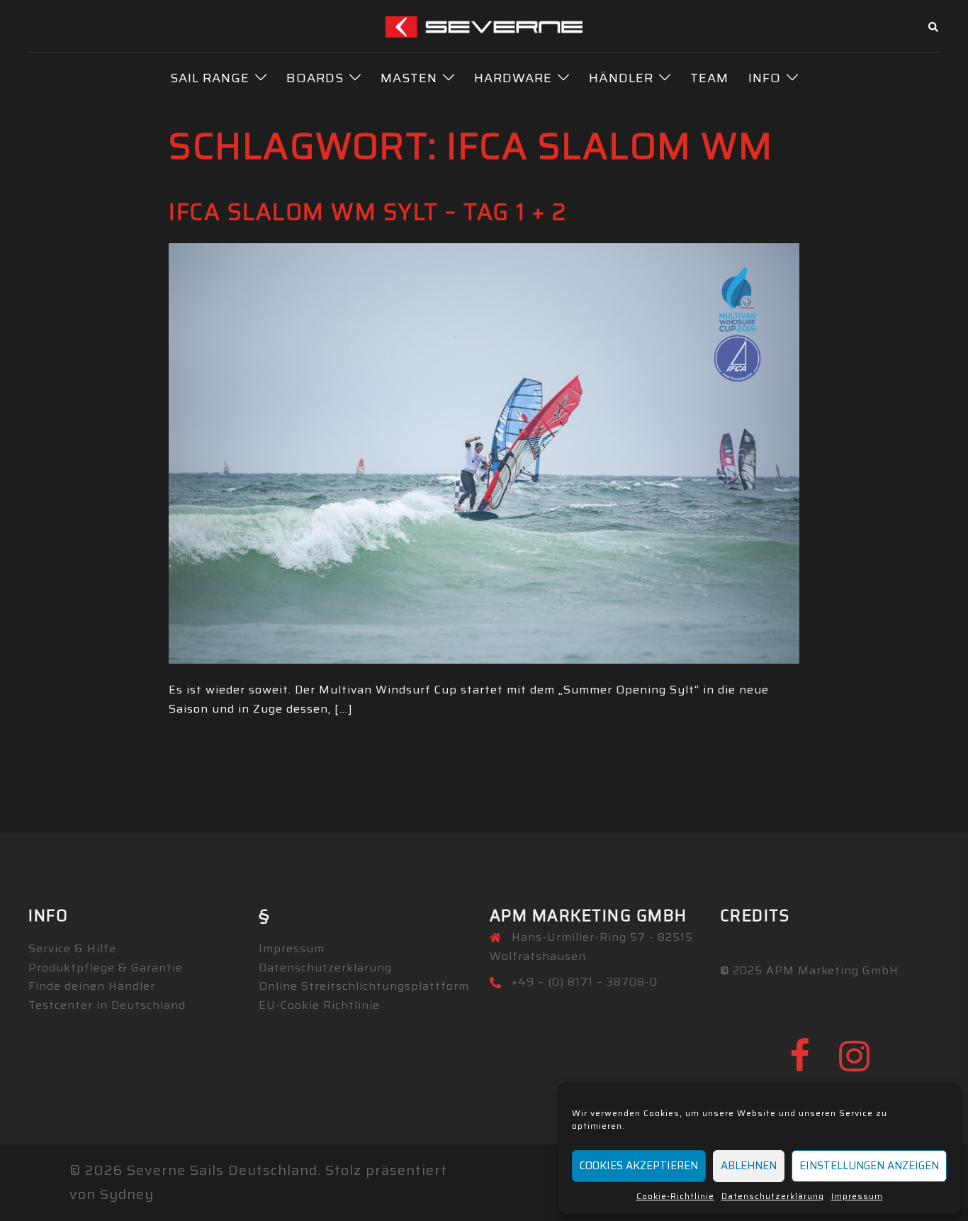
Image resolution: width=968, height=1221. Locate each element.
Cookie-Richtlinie (675, 1196)
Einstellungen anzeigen (869, 1165)
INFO (764, 78)
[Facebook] (800, 1065)
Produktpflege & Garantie (105, 967)
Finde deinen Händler (91, 986)
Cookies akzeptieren (639, 1165)
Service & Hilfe (72, 948)
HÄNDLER (621, 78)
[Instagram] (854, 1065)
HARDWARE (513, 78)
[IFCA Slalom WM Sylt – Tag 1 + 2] (484, 451)
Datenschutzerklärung (772, 1196)
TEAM (709, 78)
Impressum (857, 1196)
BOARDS (315, 78)
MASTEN (409, 78)
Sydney (127, 1194)
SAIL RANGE (209, 78)
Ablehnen (749, 1165)
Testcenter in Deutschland (107, 1005)
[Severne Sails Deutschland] (484, 25)
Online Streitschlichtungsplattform (364, 986)
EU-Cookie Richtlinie (319, 1005)
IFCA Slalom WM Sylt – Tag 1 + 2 (368, 212)
